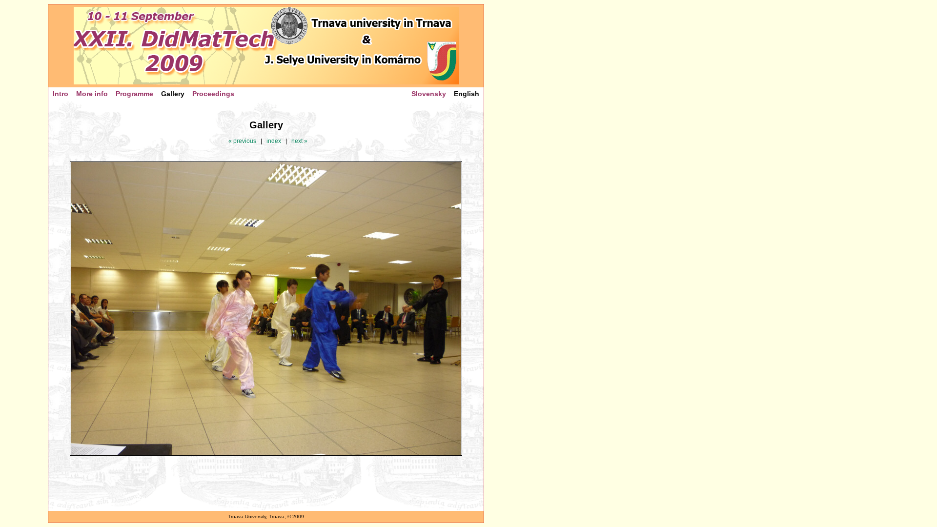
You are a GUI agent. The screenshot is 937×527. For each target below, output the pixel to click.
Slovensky (428, 94)
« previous (242, 141)
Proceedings (213, 94)
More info (92, 94)
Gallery (172, 94)
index (273, 141)
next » (299, 141)
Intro (60, 94)
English (466, 94)
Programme (134, 94)
